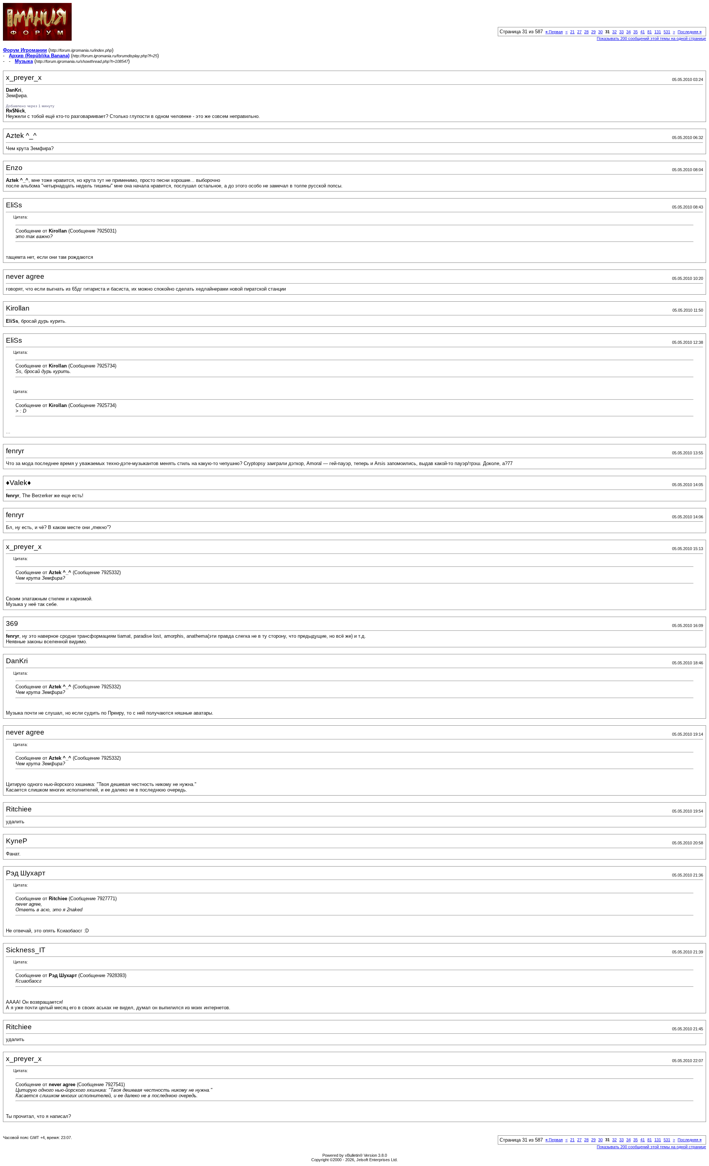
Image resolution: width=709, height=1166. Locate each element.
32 (614, 32)
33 (621, 32)
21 (572, 32)
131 (657, 32)
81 (649, 32)
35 (635, 32)
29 (593, 32)
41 (642, 32)
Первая (554, 32)
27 (579, 32)
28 (586, 32)
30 (600, 32)
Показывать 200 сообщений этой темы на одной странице (651, 38)
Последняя (690, 32)
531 (667, 32)
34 (628, 32)
